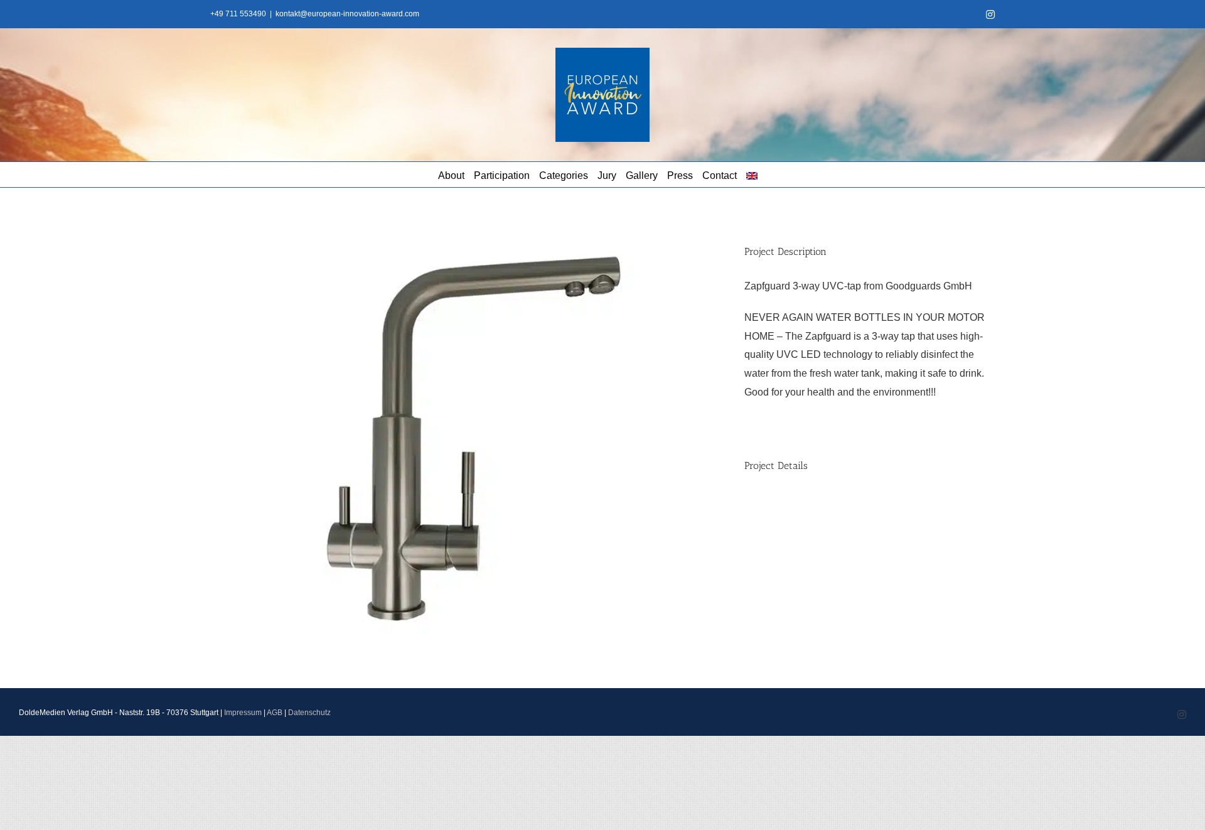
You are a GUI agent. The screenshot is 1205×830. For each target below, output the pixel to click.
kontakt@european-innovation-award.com (347, 13)
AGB (274, 712)
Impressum (243, 712)
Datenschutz (309, 712)
